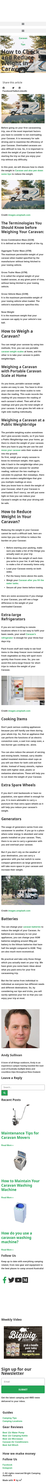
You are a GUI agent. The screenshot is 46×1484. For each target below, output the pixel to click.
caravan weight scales (12, 351)
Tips (23, 44)
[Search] (4, 1093)
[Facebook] (4, 1280)
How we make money (19, 1453)
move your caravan (11, 450)
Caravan (23, 38)
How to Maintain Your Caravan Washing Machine (20, 1185)
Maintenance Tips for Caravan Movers (20, 1135)
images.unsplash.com (19, 215)
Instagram (7, 1468)
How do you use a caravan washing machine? (16, 1237)
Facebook (7, 1465)
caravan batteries (32, 927)
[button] (23, 24)
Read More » (7, 1145)
